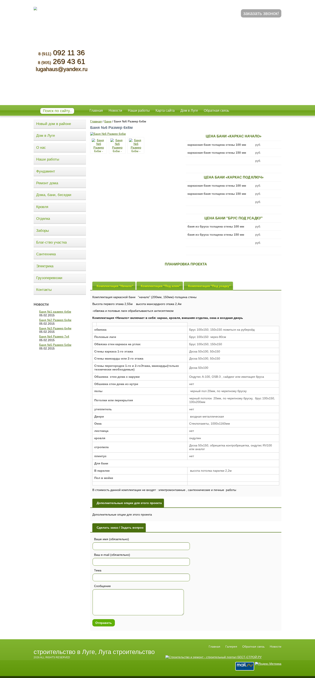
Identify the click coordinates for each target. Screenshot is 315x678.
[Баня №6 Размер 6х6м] (108, 133)
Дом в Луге (45, 136)
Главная (96, 121)
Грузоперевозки (49, 278)
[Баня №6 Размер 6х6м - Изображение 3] (117, 145)
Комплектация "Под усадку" (209, 286)
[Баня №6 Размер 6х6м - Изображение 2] (98, 145)
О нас (41, 148)
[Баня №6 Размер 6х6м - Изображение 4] (136, 145)
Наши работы (47, 159)
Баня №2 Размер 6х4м (55, 320)
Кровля (42, 207)
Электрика (44, 266)
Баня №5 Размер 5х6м (55, 344)
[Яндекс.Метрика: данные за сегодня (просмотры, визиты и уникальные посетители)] (268, 664)
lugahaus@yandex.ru (61, 69)
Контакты (44, 290)
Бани (107, 121)
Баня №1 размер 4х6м (55, 311)
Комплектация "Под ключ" (161, 286)
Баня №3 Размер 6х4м (55, 328)
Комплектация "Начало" (115, 286)
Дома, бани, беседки (53, 195)
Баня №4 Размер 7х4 (54, 336)
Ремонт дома (47, 183)
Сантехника (46, 254)
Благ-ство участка (51, 242)
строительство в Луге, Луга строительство (94, 651)
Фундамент (45, 171)
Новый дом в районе (53, 124)
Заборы (42, 231)
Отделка (43, 219)
